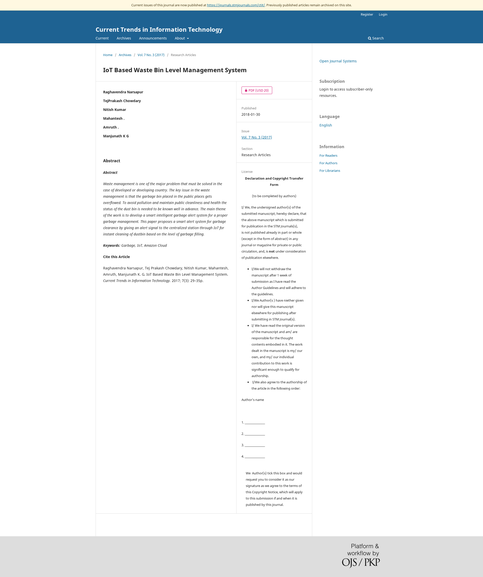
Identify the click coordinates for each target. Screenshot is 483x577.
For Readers (328, 155)
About (180, 38)
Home (107, 55)
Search (377, 38)
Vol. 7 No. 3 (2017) (151, 55)
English (325, 125)
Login (383, 14)
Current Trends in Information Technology (159, 29)
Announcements (153, 38)
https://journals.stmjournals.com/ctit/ (236, 5)
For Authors (328, 163)
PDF (255, 90)
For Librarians (329, 170)
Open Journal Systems (338, 61)
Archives (124, 38)
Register (367, 14)
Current (102, 38)
